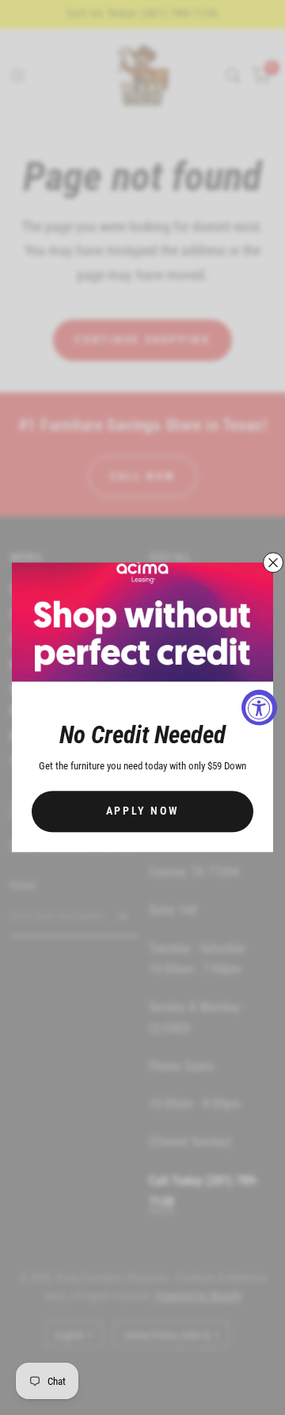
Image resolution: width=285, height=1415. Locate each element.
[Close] (273, 562)
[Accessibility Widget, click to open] (259, 708)
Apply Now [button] (143, 811)
